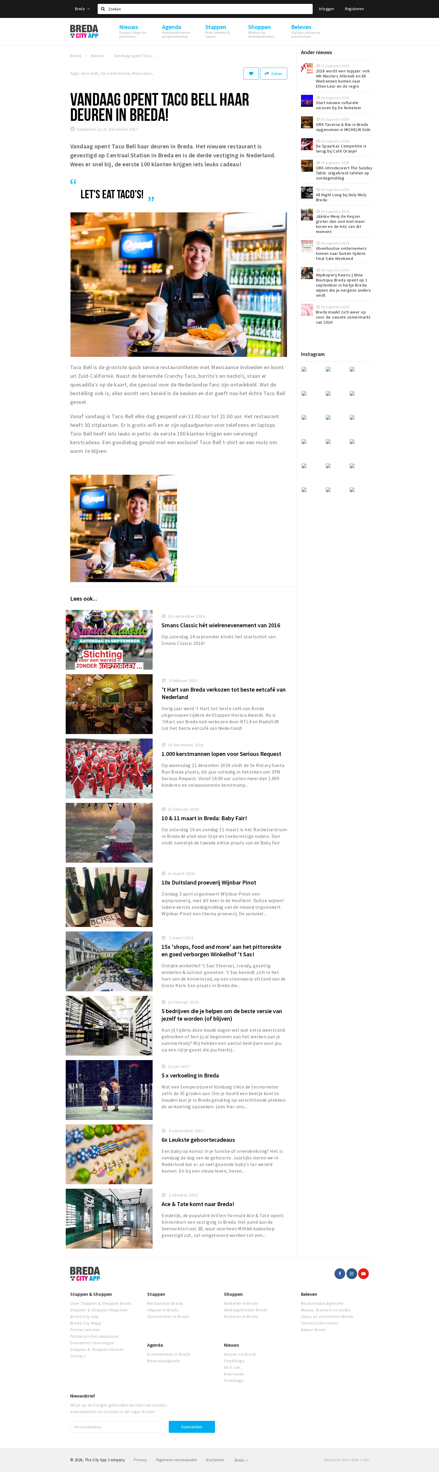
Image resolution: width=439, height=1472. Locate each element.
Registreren (354, 8)
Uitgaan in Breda (163, 1310)
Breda (80, 8)
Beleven (309, 1294)
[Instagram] (351, 1273)
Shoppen (233, 1294)
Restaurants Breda (165, 1303)
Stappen (156, 1294)
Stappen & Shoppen (91, 1294)
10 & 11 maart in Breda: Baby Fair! (204, 818)
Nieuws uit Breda (240, 1354)
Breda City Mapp (86, 1323)
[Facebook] (339, 1273)
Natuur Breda (313, 1329)
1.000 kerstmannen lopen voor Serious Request (221, 753)
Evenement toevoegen (92, 1342)
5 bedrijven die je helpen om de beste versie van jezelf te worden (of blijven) (222, 1014)
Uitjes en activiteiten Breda (327, 1316)
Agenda (155, 1345)
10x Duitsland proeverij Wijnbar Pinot (209, 882)
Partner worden (85, 1329)
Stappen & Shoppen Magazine (99, 1310)
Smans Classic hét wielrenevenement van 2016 (221, 625)
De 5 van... (233, 1367)
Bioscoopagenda (163, 1360)
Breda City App (84, 1316)
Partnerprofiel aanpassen (94, 1336)
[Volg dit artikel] (251, 74)
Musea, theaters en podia (325, 1310)
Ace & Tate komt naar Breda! (198, 1204)
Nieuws (231, 1345)
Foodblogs (234, 1360)
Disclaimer (215, 1459)
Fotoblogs (234, 1380)
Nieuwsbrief (82, 1396)
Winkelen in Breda (241, 1303)
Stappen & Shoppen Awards (97, 1349)
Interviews (234, 1374)
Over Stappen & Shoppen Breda (100, 1303)
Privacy (140, 1459)
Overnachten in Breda (168, 1316)
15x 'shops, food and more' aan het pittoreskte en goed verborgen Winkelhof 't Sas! (221, 950)
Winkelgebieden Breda (246, 1310)
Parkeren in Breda (241, 1316)
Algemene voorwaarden (176, 1459)
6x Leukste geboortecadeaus (198, 1139)
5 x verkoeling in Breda (190, 1075)
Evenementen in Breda (169, 1354)
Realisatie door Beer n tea (346, 1459)
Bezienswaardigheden (322, 1303)
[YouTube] (363, 1273)
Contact (77, 1356)
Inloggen (326, 8)
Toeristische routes (320, 1323)
